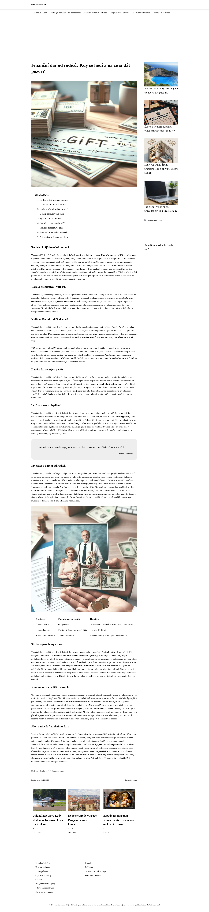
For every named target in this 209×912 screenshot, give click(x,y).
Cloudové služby (40, 13)
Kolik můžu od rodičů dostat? (53, 209)
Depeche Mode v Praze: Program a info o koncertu (83, 820)
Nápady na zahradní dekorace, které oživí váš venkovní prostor (118, 820)
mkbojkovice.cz (38, 4)
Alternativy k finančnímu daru (54, 237)
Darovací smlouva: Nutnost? (53, 204)
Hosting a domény (58, 13)
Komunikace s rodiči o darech (53, 232)
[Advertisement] (104, 33)
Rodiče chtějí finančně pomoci (54, 200)
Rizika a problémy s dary (51, 227)
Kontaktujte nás (58, 771)
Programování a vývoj (119, 13)
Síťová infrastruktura (141, 13)
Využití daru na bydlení (51, 218)
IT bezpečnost (74, 13)
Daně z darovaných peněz (52, 214)
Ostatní (104, 13)
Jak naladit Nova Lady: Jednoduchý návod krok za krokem (48, 820)
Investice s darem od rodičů (52, 223)
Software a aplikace (161, 13)
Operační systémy (91, 13)
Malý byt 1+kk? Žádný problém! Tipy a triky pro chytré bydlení (161, 168)
